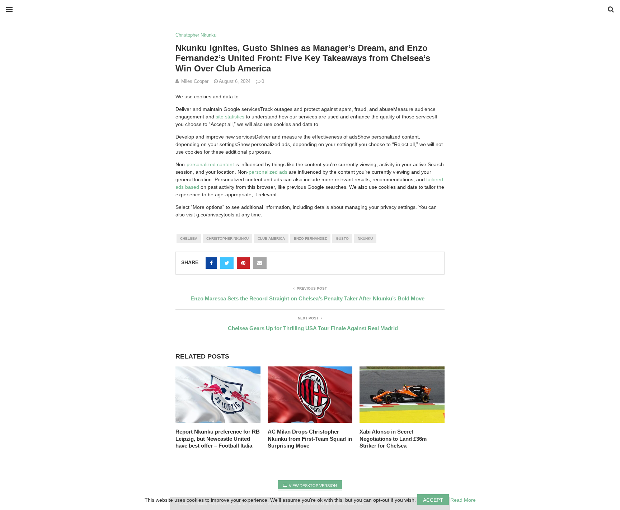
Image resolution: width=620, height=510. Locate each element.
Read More (463, 500)
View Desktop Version (312, 485)
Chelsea (188, 238)
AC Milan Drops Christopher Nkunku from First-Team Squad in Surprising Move (310, 439)
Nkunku (365, 238)
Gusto (342, 238)
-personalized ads (267, 172)
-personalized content (209, 164)
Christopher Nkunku (195, 35)
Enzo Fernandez (310, 238)
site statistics (230, 117)
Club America (271, 238)
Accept (433, 500)
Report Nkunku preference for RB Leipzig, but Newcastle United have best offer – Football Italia (217, 439)
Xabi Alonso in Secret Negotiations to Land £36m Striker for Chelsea (393, 439)
